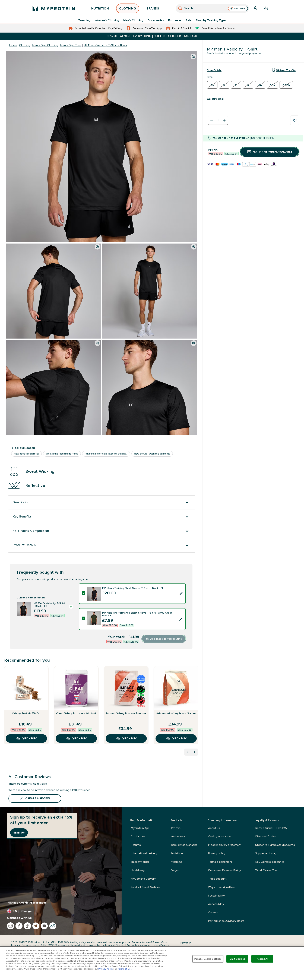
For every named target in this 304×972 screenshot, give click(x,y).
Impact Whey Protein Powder (126, 713)
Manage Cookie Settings (208, 959)
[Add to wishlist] (294, 120)
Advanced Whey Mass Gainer (176, 713)
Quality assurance (219, 836)
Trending (84, 20)
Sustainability (216, 895)
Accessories (155, 20)
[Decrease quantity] (212, 120)
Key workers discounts (269, 861)
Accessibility (216, 903)
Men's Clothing (133, 20)
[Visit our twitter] (35, 925)
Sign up (19, 832)
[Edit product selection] (181, 593)
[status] (218, 120)
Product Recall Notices (145, 887)
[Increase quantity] (224, 120)
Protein (175, 827)
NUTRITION (100, 8)
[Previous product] (187, 752)
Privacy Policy (105, 969)
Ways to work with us (221, 887)
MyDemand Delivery (143, 878)
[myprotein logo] (54, 8)
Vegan (175, 870)
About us (214, 827)
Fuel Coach (239, 8)
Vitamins (176, 861)
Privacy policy (216, 853)
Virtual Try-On (286, 70)
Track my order (140, 861)
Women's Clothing (107, 20)
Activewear (178, 836)
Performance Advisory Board (226, 920)
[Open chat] (52, 925)
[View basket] (266, 8)
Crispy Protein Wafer (26, 713)
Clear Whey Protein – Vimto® (76, 713)
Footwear (174, 20)
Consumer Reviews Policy (224, 870)
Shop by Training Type (211, 20)
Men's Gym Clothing (45, 45)
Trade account (217, 878)
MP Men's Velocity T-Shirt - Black (105, 45)
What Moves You (266, 870)
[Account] (255, 8)
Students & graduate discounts (275, 844)
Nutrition (177, 853)
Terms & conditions (220, 861)
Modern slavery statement (225, 844)
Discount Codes (265, 836)
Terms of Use (125, 969)
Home (13, 45)
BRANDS (153, 8)
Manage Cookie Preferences (27, 902)
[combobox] (212, 8)
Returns (136, 844)
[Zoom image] (193, 56)
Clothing (24, 45)
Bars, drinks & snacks (184, 844)
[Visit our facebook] (19, 925)
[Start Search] (180, 8)
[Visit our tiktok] (27, 925)
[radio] (212, 85)
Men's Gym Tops (70, 45)
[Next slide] (197, 713)
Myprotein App (140, 827)
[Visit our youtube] (44, 925)
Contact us (138, 836)
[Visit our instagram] (10, 925)
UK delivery (138, 870)
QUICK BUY (29, 738)
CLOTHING (127, 8)
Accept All (262, 959)
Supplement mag (265, 853)
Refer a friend (271, 827)
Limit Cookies (237, 959)
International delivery (144, 853)
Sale (188, 20)
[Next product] (194, 752)
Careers (213, 912)
